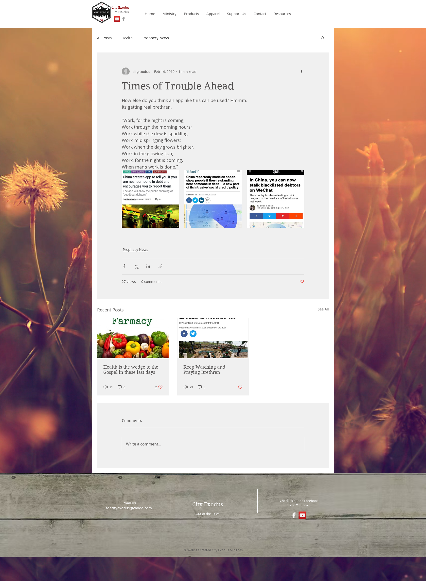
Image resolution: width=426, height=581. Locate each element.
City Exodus (120, 7)
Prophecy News (155, 37)
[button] (322, 38)
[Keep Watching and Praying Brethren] (213, 338)
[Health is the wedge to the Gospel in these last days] (133, 338)
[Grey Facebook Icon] (123, 19)
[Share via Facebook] (124, 266)
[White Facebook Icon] (294, 515)
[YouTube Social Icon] (117, 19)
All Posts (104, 37)
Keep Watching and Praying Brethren (204, 369)
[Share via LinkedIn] (148, 266)
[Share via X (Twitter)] (136, 266)
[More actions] (301, 71)
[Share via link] (160, 266)
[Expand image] (150, 199)
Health (127, 37)
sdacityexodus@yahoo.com (129, 507)
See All (323, 309)
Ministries (122, 11)
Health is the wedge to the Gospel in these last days (130, 369)
